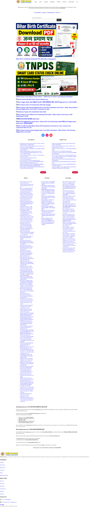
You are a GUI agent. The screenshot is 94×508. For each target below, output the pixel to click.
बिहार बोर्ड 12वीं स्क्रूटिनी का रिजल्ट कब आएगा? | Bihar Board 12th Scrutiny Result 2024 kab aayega (26, 335)
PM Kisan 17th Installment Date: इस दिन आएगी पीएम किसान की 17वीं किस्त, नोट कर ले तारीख (48, 197)
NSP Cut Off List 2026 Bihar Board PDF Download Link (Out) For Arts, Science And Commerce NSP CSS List (43, 126)
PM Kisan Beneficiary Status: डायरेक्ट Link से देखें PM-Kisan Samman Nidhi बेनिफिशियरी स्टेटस (48, 219)
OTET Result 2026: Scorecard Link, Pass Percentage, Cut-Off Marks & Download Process (26, 221)
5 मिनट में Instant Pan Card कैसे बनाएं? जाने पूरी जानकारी (62, 151)
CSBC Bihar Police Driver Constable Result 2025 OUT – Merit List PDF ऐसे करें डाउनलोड (26, 225)
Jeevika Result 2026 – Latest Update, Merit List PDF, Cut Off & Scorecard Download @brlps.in (27, 217)
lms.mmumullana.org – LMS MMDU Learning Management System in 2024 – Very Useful (69, 215)
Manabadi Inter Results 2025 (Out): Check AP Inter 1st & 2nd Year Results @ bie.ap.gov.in (26, 267)
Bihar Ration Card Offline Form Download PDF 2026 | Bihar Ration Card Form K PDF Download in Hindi (44, 115)
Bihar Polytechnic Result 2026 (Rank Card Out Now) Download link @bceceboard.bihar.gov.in (26, 195)
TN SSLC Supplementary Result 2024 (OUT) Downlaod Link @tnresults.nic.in (26, 327)
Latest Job (46, 1)
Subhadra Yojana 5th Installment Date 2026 (31, 112)
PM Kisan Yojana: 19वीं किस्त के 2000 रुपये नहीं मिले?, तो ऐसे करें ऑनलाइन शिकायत (48, 208)
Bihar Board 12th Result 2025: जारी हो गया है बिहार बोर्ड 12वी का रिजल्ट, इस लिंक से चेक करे (26, 278)
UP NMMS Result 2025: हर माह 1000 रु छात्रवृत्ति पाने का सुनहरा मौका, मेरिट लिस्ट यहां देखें (26, 356)
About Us (2, 481)
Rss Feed (2, 494)
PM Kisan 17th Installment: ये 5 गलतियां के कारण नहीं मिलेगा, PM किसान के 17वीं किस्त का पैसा (48, 204)
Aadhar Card (2, 467)
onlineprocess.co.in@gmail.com (10, 502)
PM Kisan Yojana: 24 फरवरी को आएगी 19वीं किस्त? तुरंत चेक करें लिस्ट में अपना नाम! (48, 215)
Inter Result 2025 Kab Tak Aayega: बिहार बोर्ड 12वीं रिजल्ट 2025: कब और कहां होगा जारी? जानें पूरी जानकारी (27, 314)
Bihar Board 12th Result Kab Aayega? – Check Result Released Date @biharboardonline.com (27, 286)
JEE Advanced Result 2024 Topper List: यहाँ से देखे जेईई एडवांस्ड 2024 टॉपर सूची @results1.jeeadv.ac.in (27, 331)
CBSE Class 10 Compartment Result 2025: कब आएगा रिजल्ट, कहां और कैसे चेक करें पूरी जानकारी (26, 228)
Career (40, 1)
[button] (77, 1)
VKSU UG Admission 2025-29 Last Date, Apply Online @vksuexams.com (69, 201)
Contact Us (2, 483)
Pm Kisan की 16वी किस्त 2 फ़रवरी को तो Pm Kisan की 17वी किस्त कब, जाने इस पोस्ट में (48, 193)
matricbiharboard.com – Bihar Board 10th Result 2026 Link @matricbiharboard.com (26, 199)
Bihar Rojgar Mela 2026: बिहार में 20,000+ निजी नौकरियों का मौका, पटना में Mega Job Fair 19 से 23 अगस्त (46, 102)
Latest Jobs (38, 12)
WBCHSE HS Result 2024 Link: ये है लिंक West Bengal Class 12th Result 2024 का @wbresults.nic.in (27, 348)
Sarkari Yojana (71, 1)
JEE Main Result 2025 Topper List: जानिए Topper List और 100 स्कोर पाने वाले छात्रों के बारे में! (27, 364)
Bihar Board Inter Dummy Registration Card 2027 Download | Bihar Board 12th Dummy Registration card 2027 (45, 131)
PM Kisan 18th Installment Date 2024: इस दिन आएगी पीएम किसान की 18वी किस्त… (48, 223)
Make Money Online (4, 475)
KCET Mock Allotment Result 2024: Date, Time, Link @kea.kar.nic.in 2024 (26, 395)
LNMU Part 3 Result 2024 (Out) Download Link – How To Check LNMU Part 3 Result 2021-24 (26, 360)
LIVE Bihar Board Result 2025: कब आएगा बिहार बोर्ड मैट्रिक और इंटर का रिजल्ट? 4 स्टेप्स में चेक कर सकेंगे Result (27, 318)
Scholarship (52, 1)
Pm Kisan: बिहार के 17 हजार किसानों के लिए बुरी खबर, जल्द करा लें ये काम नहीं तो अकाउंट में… (48, 183)
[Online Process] (24, 2)
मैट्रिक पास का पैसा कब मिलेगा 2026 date (28, 119)
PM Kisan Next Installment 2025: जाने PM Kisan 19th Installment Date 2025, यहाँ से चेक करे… (48, 212)
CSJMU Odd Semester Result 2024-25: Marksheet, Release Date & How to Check (26, 310)
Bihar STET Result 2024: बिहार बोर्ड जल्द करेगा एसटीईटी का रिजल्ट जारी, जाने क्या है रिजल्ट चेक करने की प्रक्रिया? (26, 383)
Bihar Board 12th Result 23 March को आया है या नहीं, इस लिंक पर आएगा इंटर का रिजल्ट (26, 296)
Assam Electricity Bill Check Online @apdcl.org (32, 99)
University (64, 1)
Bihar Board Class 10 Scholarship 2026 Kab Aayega (34, 105)
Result (44, 12)
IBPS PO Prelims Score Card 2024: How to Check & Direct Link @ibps (27, 375)
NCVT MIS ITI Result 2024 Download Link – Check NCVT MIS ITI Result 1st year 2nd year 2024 (27, 387)
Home (36, 1)
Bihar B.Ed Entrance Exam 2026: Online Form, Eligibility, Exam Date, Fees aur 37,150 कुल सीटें (69, 183)
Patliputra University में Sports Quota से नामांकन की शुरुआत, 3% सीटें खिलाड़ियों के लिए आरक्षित (69, 219)
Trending (58, 1)
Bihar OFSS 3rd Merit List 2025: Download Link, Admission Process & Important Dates (69, 197)
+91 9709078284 (7, 499)
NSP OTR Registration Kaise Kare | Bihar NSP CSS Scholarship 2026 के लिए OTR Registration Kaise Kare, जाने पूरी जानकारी (46, 122)
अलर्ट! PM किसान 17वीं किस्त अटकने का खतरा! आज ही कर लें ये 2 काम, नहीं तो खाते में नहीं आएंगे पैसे (48, 187)
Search (59, 19)
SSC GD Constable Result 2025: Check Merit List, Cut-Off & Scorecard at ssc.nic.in (26, 306)
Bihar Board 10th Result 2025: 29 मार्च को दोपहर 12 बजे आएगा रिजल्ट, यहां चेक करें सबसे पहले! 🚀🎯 (27, 274)
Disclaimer (2, 486)
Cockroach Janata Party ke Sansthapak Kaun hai (30, 160)
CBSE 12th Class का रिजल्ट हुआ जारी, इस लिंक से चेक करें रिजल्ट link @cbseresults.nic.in (26, 344)
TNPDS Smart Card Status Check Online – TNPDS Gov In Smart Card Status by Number (44, 97)
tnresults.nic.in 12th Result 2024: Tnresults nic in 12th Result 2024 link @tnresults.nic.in (27, 352)
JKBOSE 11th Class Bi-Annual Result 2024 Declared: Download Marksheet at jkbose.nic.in (27, 379)
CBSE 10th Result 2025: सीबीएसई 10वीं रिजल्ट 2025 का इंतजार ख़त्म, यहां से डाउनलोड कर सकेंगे (27, 264)
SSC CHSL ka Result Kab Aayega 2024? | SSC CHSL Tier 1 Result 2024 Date (26, 391)
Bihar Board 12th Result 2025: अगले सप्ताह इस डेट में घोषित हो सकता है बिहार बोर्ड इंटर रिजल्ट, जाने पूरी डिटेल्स (26, 282)
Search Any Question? (36, 17)
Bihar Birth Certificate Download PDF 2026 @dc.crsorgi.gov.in (36, 59)
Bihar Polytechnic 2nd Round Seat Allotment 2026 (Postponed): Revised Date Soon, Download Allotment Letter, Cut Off (27, 184)
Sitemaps (2, 491)
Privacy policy (3, 488)
